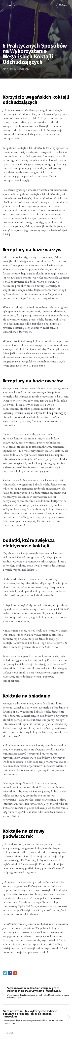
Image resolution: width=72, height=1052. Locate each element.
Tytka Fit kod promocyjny (51, 413)
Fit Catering (39, 459)
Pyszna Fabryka (24, 413)
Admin (5, 69)
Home (9, 5)
